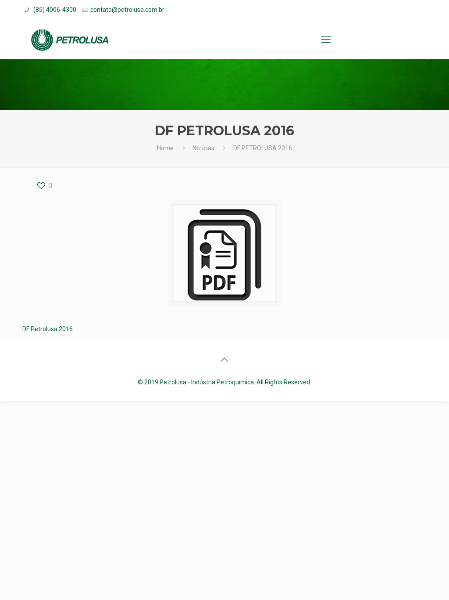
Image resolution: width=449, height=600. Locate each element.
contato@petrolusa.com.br (127, 9)
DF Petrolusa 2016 (47, 329)
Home (165, 148)
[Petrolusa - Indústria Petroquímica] (69, 39)
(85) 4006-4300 (54, 9)
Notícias (203, 148)
